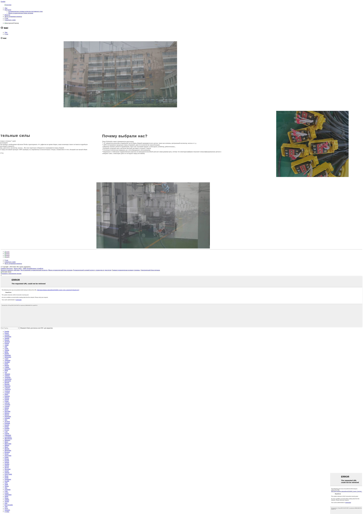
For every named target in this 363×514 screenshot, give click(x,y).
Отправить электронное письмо (11, 273)
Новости (7, 15)
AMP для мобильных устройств (33, 268)
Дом (6, 8)
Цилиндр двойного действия (10, 270)
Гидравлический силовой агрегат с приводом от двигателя (92, 270)
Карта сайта (18, 268)
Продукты (8, 9)
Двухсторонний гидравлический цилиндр (33, 270)
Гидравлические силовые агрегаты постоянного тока (25, 11)
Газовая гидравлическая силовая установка (126, 270)
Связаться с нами (10, 20)
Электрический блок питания (150, 270)
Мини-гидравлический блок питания (60, 270)
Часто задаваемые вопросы (13, 16)
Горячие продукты (7, 268)
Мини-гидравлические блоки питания (20, 13)
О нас (6, 18)
